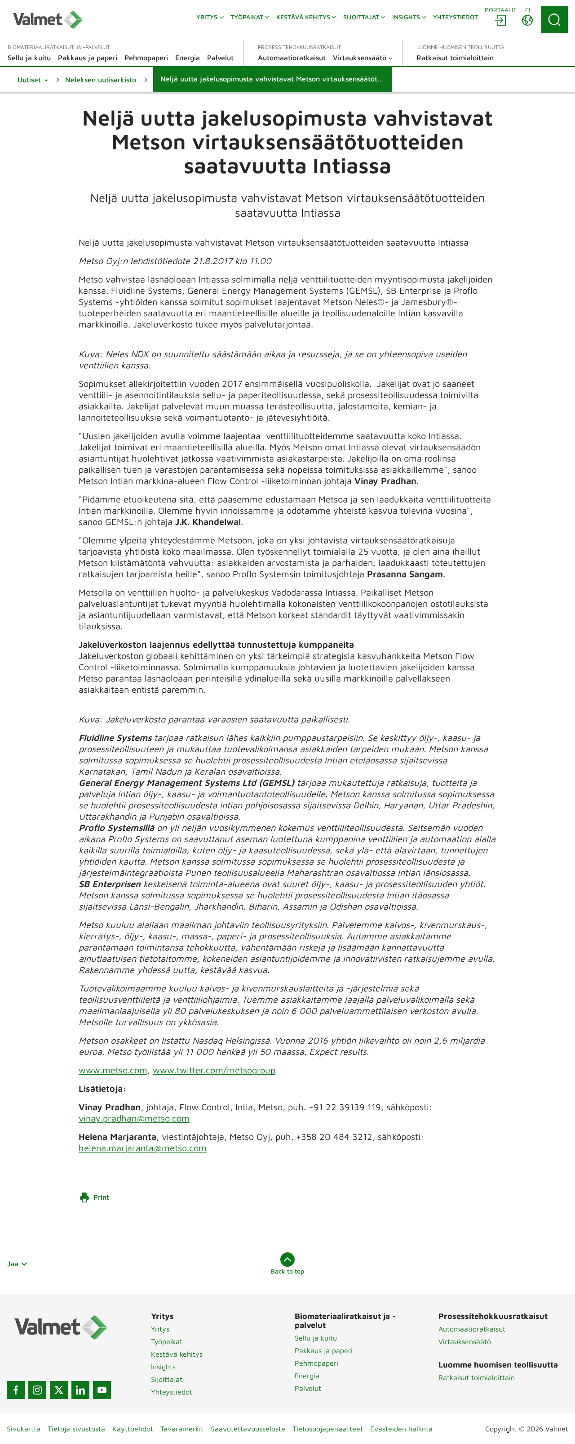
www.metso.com (113, 1070)
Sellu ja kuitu (316, 1338)
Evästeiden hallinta (401, 1429)
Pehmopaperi (316, 1363)
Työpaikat (166, 1341)
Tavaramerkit (181, 1429)
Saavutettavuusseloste (248, 1429)
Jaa (12, 1264)
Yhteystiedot (171, 1392)
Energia (307, 1376)
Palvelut (308, 1388)
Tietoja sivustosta (76, 1429)
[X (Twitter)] (59, 1390)
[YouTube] (102, 1390)
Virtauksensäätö (464, 1341)
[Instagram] (37, 1390)
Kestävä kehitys (177, 1354)
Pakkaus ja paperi (324, 1350)
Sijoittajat (166, 1379)
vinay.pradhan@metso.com (134, 1118)
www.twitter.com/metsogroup (214, 1070)
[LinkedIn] (80, 1390)
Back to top (287, 1271)
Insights (163, 1367)
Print (101, 1197)
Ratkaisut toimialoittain (476, 1377)
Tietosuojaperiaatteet (327, 1429)
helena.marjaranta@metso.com (143, 1148)
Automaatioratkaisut (471, 1329)
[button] (33, 79)
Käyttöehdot (132, 1429)
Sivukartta (23, 1429)
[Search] (554, 19)
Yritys (160, 1329)
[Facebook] (16, 1390)
